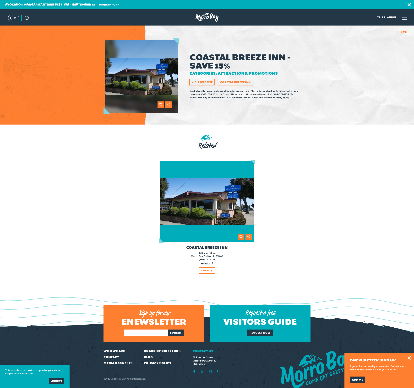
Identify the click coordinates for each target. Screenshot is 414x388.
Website (205, 263)
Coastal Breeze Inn (235, 82)
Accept (56, 381)
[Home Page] (207, 17)
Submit (176, 332)
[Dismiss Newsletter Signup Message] (409, 358)
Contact (111, 357)
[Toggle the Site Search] (26, 18)
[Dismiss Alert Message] (409, 4)
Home (403, 32)
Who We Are (114, 351)
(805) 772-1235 (207, 259)
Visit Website (202, 82)
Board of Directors (162, 351)
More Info (107, 4)
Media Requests (118, 363)
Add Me (357, 379)
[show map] (248, 237)
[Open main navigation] (404, 17)
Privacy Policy (157, 363)
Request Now (260, 332)
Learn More (26, 373)
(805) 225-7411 (200, 363)
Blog (148, 357)
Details (207, 270)
